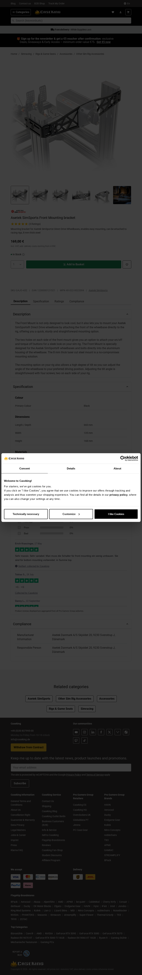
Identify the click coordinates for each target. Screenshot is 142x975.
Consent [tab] (24, 468)
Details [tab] (71, 468)
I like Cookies (116, 513)
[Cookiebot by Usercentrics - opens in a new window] (123, 458)
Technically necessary (26, 513)
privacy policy (118, 494)
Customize (69, 513)
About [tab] (117, 468)
